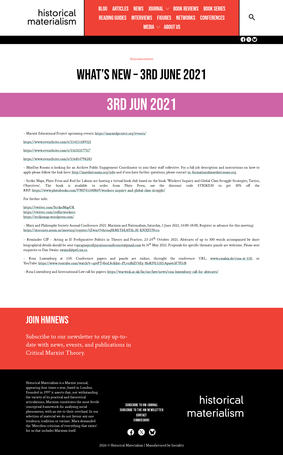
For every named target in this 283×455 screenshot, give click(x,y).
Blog (102, 8)
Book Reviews (185, 8)
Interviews (141, 18)
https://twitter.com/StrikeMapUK (49, 207)
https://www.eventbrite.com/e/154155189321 (57, 142)
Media (148, 27)
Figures (164, 18)
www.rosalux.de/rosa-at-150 (231, 258)
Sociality (177, 445)
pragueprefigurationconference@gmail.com (109, 245)
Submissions (141, 420)
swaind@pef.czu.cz (73, 250)
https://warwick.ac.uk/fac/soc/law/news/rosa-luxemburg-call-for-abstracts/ (162, 271)
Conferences (212, 18)
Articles (120, 8)
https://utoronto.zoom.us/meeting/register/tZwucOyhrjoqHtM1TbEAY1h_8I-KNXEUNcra (91, 230)
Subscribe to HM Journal (141, 405)
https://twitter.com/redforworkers (49, 212)
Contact (141, 415)
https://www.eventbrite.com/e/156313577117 (56, 150)
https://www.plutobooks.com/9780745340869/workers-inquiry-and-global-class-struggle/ (98, 190)
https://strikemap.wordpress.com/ (48, 217)
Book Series (214, 8)
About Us (172, 27)
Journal (155, 8)
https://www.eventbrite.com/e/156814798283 (57, 159)
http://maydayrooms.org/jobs (93, 172)
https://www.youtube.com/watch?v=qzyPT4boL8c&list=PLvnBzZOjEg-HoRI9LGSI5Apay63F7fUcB (112, 263)
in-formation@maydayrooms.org (211, 172)
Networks (185, 18)
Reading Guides (112, 18)
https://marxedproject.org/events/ (120, 133)
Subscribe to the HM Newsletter (141, 410)
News (138, 8)
